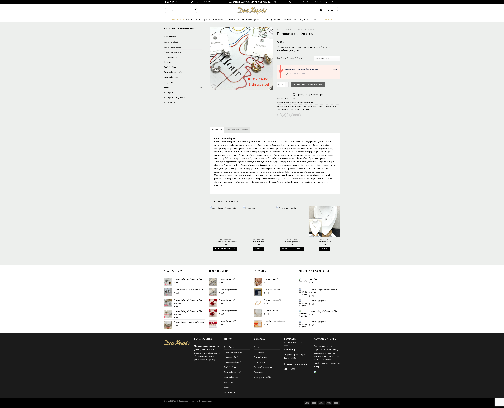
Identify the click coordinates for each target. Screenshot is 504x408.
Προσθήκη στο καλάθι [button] (225, 248)
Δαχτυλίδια (305, 19)
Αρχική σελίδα (284, 29)
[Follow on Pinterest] (173, 2)
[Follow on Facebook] (165, 2)
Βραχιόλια (168, 62)
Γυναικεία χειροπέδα (271, 19)
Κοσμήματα (169, 92)
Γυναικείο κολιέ (290, 19)
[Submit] (195, 10)
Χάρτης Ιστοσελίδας (263, 377)
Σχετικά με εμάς (294, 2)
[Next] (340, 231)
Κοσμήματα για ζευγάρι (174, 97)
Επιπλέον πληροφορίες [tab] (237, 130)
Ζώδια (315, 19)
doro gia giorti (311, 106)
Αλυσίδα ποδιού (216, 19)
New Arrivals (178, 19)
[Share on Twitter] (284, 115)
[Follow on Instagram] (168, 2)
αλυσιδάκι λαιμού (331, 106)
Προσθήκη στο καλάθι (308, 84)
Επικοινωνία (336, 2)
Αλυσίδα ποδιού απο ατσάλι (225, 242)
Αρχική (257, 347)
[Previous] (210, 231)
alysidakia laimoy (300, 106)
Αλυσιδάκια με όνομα (196, 19)
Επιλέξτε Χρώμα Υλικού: (290, 58)
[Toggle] (201, 52)
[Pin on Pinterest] (293, 115)
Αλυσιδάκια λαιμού (235, 19)
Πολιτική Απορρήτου (322, 2)
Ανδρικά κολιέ (170, 57)
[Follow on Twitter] (170, 2)
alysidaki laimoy (289, 106)
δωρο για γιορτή (296, 109)
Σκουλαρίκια (326, 19)
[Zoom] (213, 86)
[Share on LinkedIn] (298, 115)
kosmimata (320, 106)
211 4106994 (289, 369)
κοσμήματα (305, 109)
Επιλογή (258, 248)
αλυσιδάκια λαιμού (283, 109)
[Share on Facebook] (279, 115)
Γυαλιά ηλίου (252, 19)
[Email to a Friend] (289, 115)
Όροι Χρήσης (307, 2)
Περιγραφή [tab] (217, 130)
